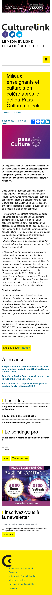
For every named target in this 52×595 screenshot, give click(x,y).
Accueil (7, 113)
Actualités (17, 113)
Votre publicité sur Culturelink (23, 576)
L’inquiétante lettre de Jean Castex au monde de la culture (24, 408)
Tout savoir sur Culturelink (21, 569)
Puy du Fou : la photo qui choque (19, 416)
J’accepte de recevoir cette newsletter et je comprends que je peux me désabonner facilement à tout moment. (26, 529)
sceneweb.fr (24, 348)
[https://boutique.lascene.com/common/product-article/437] (26, 486)
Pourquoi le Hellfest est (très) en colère (21, 423)
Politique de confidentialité (21, 584)
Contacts (13, 572)
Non (7, 450)
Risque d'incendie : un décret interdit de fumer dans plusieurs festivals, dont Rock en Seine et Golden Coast (25, 369)
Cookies (13, 588)
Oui (6, 447)
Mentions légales (17, 580)
